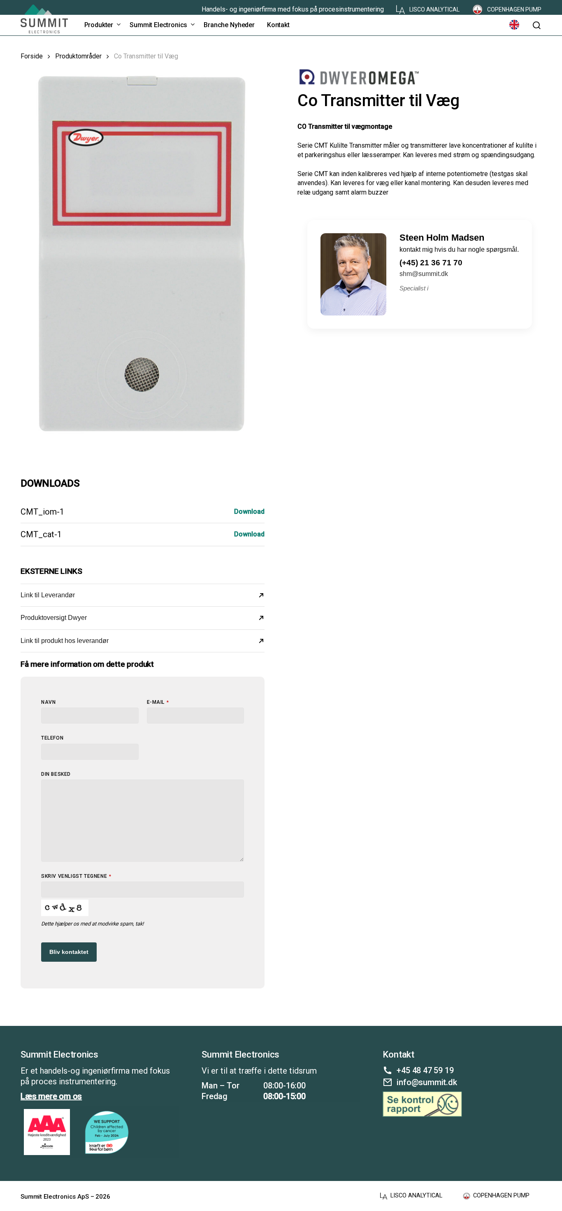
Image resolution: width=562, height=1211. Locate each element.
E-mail (158, 702)
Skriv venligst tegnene (76, 876)
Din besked (56, 774)
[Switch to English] (514, 25)
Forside (32, 56)
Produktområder (78, 56)
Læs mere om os (51, 1096)
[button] (536, 25)
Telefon (52, 738)
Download (249, 511)
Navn (48, 702)
